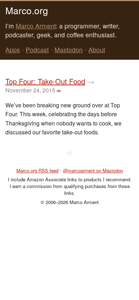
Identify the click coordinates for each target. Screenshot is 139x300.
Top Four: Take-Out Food (45, 81)
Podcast (37, 49)
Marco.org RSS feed (37, 170)
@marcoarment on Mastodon (93, 170)
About (96, 49)
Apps (12, 49)
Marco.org (26, 10)
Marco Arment (36, 25)
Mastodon (69, 49)
